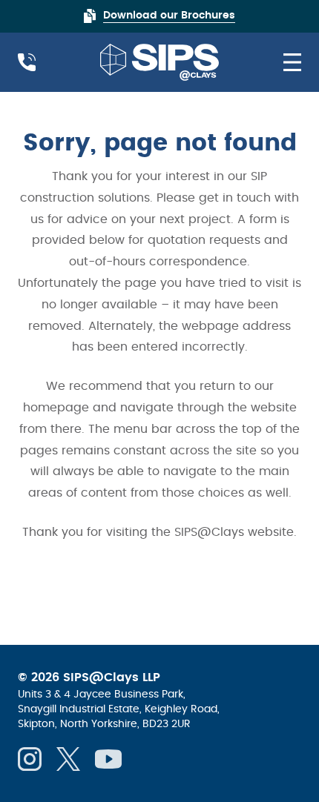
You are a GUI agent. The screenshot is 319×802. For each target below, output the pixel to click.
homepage (56, 407)
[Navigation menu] (286, 62)
